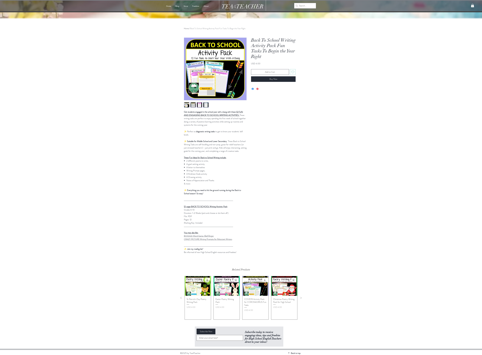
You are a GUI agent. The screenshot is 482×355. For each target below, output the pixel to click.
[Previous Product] (181, 297)
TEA (227, 6)
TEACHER (249, 6)
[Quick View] (198, 286)
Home (186, 28)
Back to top (295, 353)
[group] (241, 298)
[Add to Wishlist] (293, 72)
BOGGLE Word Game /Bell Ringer (199, 235)
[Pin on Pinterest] (257, 88)
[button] (472, 5)
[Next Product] (301, 297)
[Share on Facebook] (252, 88)
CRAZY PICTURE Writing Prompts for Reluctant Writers (208, 239)
